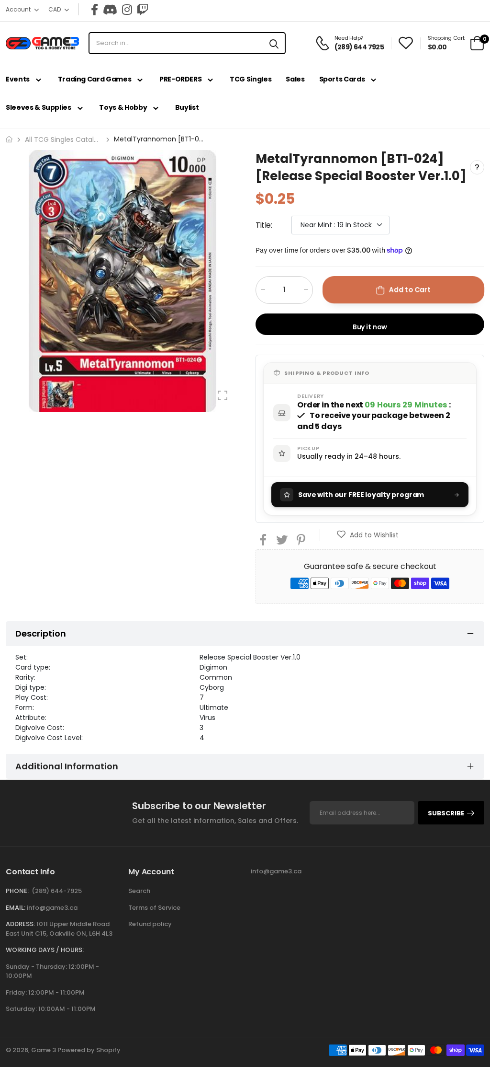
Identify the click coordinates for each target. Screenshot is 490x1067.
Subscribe (446, 813)
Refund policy (150, 923)
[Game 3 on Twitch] (142, 9)
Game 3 (43, 1050)
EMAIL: (15, 907)
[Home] (9, 139)
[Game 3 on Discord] (110, 9)
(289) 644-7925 (57, 890)
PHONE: (17, 890)
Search (139, 890)
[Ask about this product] (477, 167)
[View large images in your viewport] (222, 395)
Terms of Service (154, 907)
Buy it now (370, 326)
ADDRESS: (20, 923)
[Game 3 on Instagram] (127, 9)
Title (264, 224)
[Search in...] (274, 43)
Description (40, 633)
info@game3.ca (52, 907)
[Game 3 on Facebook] (94, 9)
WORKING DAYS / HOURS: (45, 949)
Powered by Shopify (89, 1050)
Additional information (66, 766)
